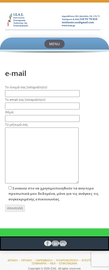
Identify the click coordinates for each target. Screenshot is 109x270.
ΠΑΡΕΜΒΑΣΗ (43, 260)
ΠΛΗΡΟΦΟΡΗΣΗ (67, 260)
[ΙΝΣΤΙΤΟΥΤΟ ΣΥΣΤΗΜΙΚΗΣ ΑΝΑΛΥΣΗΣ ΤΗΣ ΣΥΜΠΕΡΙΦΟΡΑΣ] (54, 20)
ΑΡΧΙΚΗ (12, 260)
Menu (54, 43)
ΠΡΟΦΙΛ (26, 260)
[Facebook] (47, 243)
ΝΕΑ (53, 263)
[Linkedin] (54, 243)
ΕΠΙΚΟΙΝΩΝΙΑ (68, 263)
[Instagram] (62, 243)
